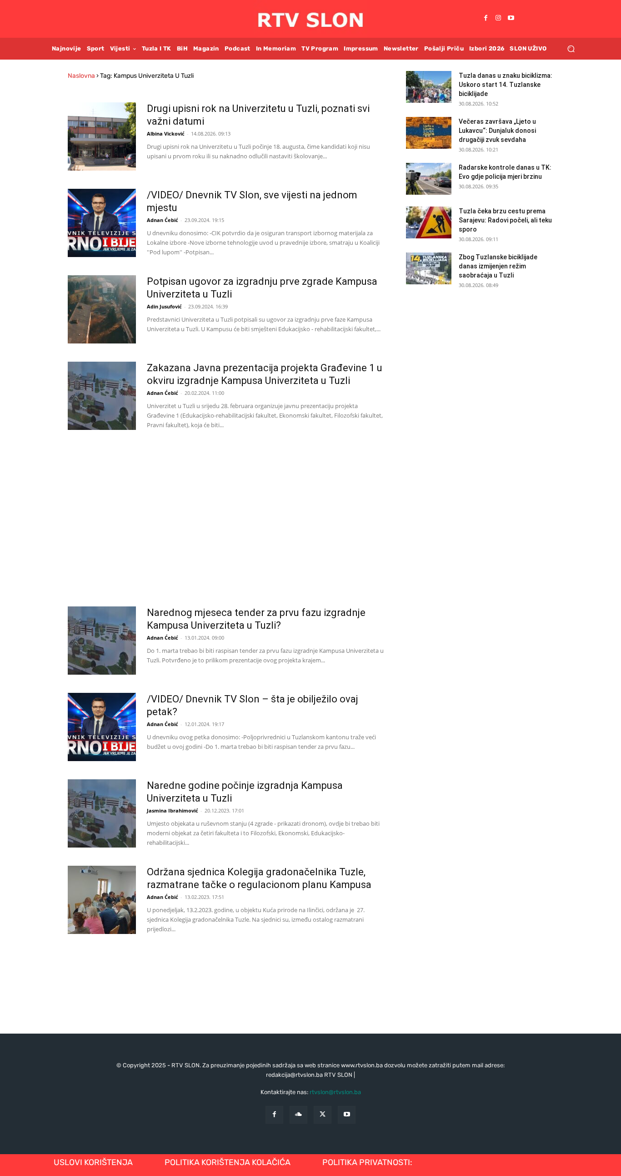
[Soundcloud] (298, 1115)
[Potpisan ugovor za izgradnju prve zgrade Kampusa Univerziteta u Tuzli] (102, 309)
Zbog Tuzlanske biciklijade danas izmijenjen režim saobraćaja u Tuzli (498, 266)
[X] (322, 1115)
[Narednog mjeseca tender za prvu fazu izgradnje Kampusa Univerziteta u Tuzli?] (102, 640)
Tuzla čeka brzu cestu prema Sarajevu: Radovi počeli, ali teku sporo (505, 220)
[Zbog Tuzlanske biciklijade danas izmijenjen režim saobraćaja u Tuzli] (428, 268)
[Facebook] (485, 18)
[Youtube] (511, 18)
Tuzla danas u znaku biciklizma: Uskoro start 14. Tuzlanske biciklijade (505, 84)
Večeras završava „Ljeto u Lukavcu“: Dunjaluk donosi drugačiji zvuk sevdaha (497, 130)
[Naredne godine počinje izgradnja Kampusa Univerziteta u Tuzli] (102, 813)
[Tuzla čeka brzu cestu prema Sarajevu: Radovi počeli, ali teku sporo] (428, 222)
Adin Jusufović (164, 306)
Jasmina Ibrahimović (172, 810)
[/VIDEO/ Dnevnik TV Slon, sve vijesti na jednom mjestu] (102, 223)
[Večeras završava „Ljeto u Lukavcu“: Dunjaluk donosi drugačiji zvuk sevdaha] (428, 133)
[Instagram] (498, 18)
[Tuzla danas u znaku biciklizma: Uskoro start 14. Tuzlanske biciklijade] (428, 87)
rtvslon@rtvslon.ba (335, 1092)
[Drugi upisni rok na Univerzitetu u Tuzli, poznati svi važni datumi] (102, 136)
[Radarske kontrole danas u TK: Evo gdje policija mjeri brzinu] (428, 179)
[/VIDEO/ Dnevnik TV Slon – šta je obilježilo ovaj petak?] (102, 727)
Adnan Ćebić (162, 220)
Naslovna (81, 76)
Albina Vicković (166, 133)
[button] (570, 48)
